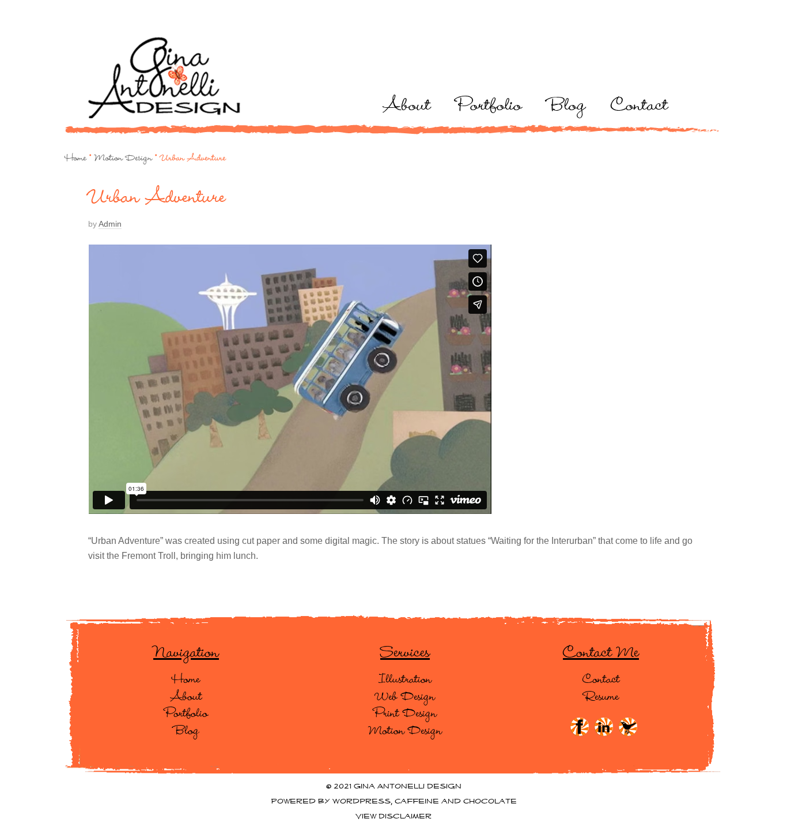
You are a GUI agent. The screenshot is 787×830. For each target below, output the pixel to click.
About (407, 103)
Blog (566, 103)
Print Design (405, 712)
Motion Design (123, 157)
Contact (639, 103)
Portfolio (489, 103)
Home (75, 157)
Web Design (405, 696)
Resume (601, 696)
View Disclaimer (393, 816)
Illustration (405, 678)
